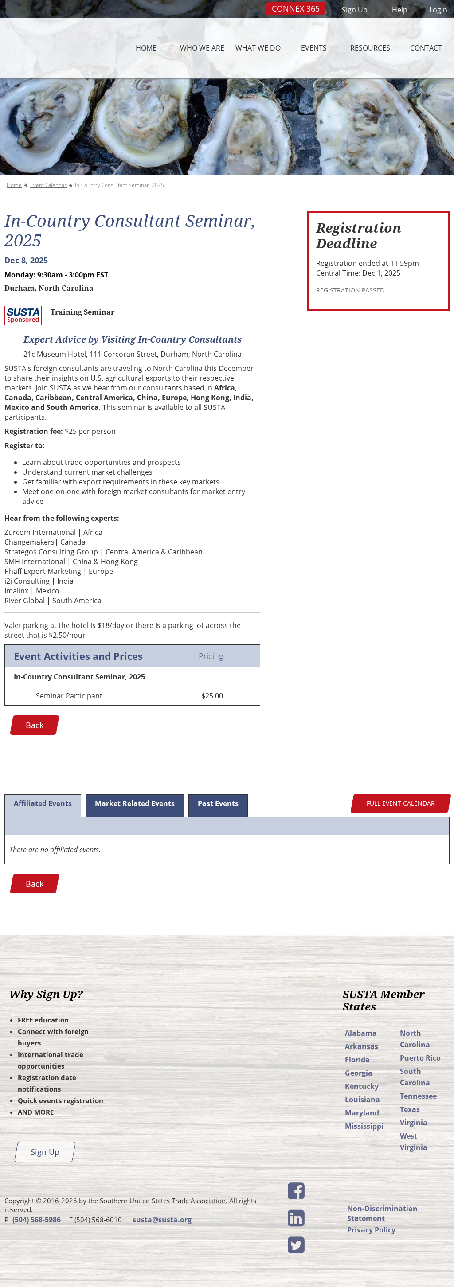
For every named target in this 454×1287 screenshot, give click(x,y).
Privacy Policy (371, 1230)
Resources (370, 48)
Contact (426, 48)
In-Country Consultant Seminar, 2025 (119, 185)
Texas (410, 1109)
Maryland (362, 1113)
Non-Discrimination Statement (382, 1213)
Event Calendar (48, 185)
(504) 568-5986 (36, 1220)
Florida (357, 1060)
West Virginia (413, 1141)
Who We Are (202, 48)
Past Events (218, 803)
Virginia (413, 1122)
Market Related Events (135, 803)
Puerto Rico (420, 1058)
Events (314, 48)
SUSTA (57, 48)
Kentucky (362, 1086)
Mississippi (364, 1126)
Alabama (361, 1033)
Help (399, 10)
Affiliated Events (43, 803)
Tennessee (418, 1096)
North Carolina (415, 1038)
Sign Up (355, 10)
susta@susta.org (162, 1220)
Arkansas (361, 1046)
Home (146, 48)
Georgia (358, 1073)
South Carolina (415, 1077)
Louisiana (362, 1099)
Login (438, 10)
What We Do (258, 48)
